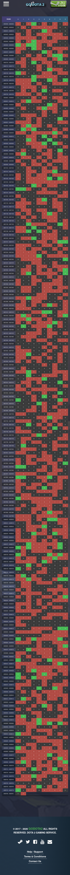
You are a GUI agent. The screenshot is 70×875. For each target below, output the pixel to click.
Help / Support (35, 851)
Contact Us (35, 861)
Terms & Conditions (35, 856)
